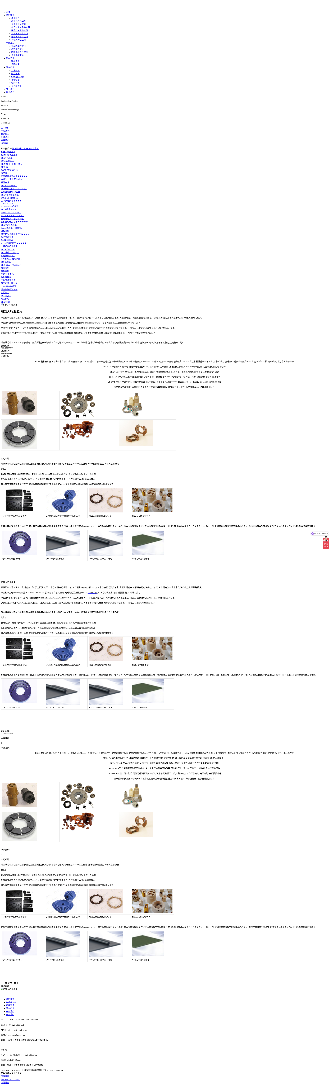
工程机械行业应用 (19, 33)
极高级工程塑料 (18, 46)
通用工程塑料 (17, 55)
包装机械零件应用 (19, 37)
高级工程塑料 (17, 49)
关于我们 (10, 89)
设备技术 (10, 67)
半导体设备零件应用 (20, 27)
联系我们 (10, 92)
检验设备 (15, 80)
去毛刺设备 (16, 86)
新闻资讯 (10, 58)
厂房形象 (15, 70)
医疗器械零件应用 (19, 30)
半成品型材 (11, 43)
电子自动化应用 (18, 24)
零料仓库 (15, 83)
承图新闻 (15, 64)
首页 (8, 12)
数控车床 (15, 74)
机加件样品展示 (18, 21)
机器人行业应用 (18, 40)
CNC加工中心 (17, 77)
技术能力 (15, 18)
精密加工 (10, 15)
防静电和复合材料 (19, 52)
